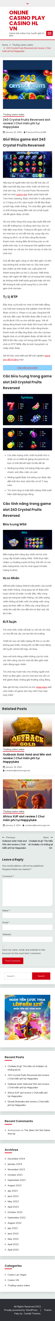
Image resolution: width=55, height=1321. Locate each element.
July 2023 (13, 1190)
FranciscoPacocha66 (36, 132)
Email (5, 922)
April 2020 (13, 1249)
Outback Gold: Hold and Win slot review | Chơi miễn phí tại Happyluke (27, 758)
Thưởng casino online (13, 114)
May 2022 (13, 1238)
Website (6, 934)
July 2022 (13, 1228)
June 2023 (13, 1196)
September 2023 (17, 1180)
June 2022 (13, 1233)
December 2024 (16, 1158)
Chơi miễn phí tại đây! (27, 367)
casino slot (21, 194)
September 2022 (17, 1217)
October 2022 (15, 1212)
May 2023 (13, 1201)
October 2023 (15, 1174)
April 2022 (13, 1244)
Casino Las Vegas (17, 1274)
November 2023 (16, 1169)
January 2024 (15, 1164)
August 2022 (15, 1222)
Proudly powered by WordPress (21, 1309)
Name (6, 910)
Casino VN (13, 1280)
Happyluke (41, 687)
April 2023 (13, 1206)
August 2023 (15, 1185)
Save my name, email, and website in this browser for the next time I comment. (23, 951)
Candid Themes (32, 1313)
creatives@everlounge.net (17, 770)
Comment (8, 876)
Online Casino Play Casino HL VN (27, 20)
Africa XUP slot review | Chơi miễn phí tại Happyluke (23, 818)
